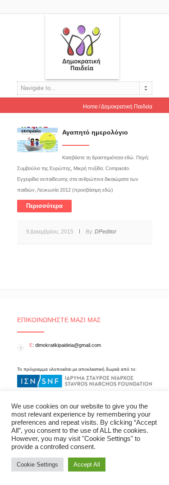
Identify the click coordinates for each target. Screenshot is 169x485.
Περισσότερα (44, 205)
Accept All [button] (86, 464)
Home (90, 106)
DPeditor (105, 232)
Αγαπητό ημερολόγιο (95, 132)
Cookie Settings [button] (37, 464)
